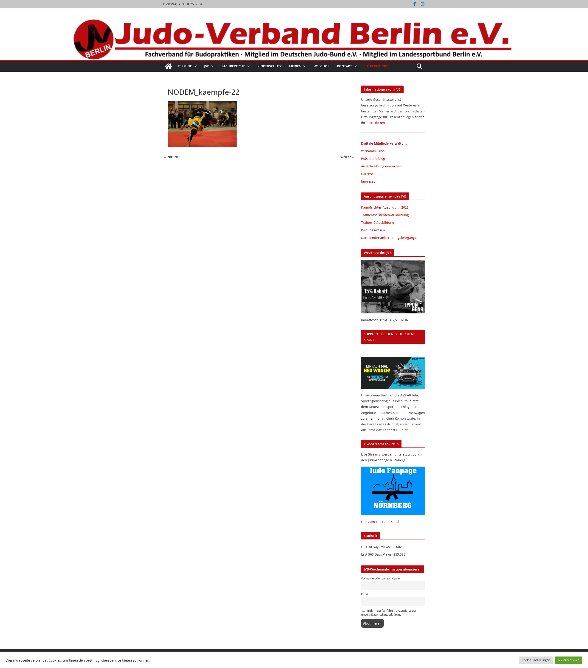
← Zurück (170, 157)
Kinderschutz (269, 66)
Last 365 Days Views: (377, 554)
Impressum (370, 181)
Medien (295, 66)
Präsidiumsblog (373, 158)
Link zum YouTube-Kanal (380, 521)
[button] (194, 66)
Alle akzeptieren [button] (569, 660)
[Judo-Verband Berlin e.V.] (294, 21)
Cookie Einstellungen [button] (536, 660)
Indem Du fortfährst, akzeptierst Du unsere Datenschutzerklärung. (388, 612)
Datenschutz (370, 174)
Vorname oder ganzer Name (380, 578)
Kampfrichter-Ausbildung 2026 (385, 207)
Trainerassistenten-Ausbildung (385, 215)
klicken (379, 122)
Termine (185, 66)
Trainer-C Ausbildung (377, 222)
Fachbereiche (233, 66)
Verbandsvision (373, 151)
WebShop (322, 66)
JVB (206, 66)
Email (364, 594)
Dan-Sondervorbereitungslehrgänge (389, 237)
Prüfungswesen (373, 230)
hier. (405, 430)
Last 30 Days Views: (376, 547)
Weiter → (347, 157)
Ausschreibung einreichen (381, 166)
